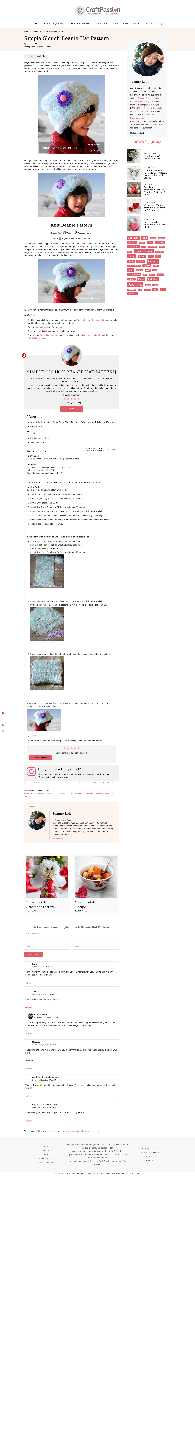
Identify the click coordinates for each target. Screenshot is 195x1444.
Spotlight (82, 246)
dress (162, 247)
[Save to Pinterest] (3, 713)
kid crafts (134, 101)
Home (27, 32)
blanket (161, 238)
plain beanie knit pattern (92, 335)
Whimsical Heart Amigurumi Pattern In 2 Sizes (155, 207)
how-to (153, 261)
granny (142, 256)
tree (163, 290)
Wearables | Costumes (94, 793)
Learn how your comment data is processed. (80, 1131)
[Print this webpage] (3, 730)
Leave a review (40, 758)
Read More (58, 838)
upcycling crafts (147, 101)
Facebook (80, 320)
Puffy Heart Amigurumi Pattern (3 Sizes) (155, 224)
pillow (152, 275)
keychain (146, 266)
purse (141, 279)
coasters (160, 242)
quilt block (153, 279)
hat (158, 256)
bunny (150, 242)
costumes (133, 246)
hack (151, 256)
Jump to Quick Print (37, 56)
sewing (141, 98)
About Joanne (137, 132)
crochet (149, 98)
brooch (142, 242)
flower (131, 256)
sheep (155, 285)
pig (145, 275)
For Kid (81, 793)
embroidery (159, 251)
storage (147, 289)
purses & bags (150, 108)
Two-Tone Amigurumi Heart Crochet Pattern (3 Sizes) (154, 191)
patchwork (134, 274)
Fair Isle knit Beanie (36, 338)
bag (144, 237)
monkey (139, 270)
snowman (131, 290)
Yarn (26, 796)
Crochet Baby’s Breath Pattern (152, 157)
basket (153, 238)
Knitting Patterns (58, 32)
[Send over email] (3, 725)
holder (140, 261)
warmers (132, 293)
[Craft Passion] (97, 11)
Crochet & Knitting (40, 32)
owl (154, 270)
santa (148, 285)
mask (156, 266)
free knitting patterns (49, 335)
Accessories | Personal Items (49, 793)
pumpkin (131, 279)
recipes (152, 124)
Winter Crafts (109, 793)
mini (130, 270)
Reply (29, 983)
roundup (135, 284)
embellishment (144, 251)
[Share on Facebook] (3, 719)
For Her (74, 793)
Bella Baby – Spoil (53, 246)
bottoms (132, 242)
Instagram (96, 320)
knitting (157, 98)
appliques (133, 238)
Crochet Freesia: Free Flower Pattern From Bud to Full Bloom (155, 174)
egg (129, 251)
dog (144, 247)
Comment (33, 954)
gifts (160, 108)
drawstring (152, 246)
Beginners (66, 793)
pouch (160, 275)
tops (155, 290)
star (140, 290)
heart (131, 261)
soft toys (138, 108)
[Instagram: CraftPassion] (32, 773)
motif (148, 270)
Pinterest (39, 327)
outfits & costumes (139, 111)
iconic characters (134, 266)
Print (72, 409)
